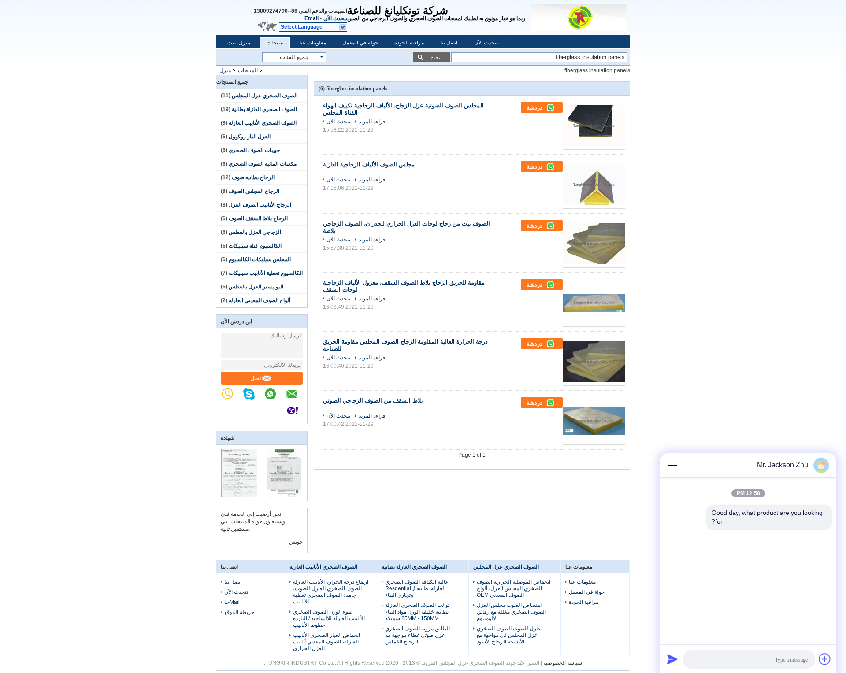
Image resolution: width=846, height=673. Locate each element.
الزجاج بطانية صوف (253, 177)
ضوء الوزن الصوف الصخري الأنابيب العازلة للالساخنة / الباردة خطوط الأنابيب (329, 618)
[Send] (672, 659)
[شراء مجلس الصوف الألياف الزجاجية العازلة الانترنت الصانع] (594, 185)
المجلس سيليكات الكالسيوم (260, 259)
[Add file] (825, 659)
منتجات (275, 43)
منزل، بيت (238, 43)
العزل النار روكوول (250, 136)
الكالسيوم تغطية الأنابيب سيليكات (266, 273)
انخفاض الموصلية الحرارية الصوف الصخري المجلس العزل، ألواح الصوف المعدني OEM (513, 588)
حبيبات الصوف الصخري (254, 150)
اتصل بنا (448, 43)
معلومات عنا (312, 43)
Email (311, 18)
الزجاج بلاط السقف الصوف (258, 218)
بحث (435, 57)
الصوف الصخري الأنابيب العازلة (263, 123)
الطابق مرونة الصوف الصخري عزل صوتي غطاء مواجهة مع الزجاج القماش (417, 635)
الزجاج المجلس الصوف (254, 191)
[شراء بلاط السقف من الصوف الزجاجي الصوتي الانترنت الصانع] (594, 421)
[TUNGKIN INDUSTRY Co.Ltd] (580, 17)
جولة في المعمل (360, 43)
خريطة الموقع (239, 612)
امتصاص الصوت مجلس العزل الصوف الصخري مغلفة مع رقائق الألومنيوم (511, 611)
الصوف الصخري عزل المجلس (264, 95)
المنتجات (248, 70)
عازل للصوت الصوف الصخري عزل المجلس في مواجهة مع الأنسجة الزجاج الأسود (509, 635)
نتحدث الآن (335, 18)
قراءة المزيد (372, 121)
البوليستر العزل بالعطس (256, 287)
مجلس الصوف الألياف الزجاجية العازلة (369, 164)
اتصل (256, 378)
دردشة (535, 107)
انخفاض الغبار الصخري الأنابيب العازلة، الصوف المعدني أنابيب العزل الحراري (326, 641)
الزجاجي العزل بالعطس (255, 232)
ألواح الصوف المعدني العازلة (259, 300)
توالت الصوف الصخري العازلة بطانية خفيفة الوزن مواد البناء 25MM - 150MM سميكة (417, 611)
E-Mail (232, 602)
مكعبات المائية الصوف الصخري (263, 164)
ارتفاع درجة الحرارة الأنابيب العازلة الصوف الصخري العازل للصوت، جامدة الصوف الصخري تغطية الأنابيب (330, 592)
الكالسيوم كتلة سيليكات (255, 246)
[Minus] (672, 465)
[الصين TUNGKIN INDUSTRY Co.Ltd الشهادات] (239, 495)
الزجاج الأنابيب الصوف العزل (260, 205)
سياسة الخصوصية (562, 663)
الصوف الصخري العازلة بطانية (264, 109)
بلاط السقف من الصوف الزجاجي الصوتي (373, 400)
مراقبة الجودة (409, 43)
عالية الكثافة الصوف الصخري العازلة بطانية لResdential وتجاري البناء (417, 588)
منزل (225, 70)
